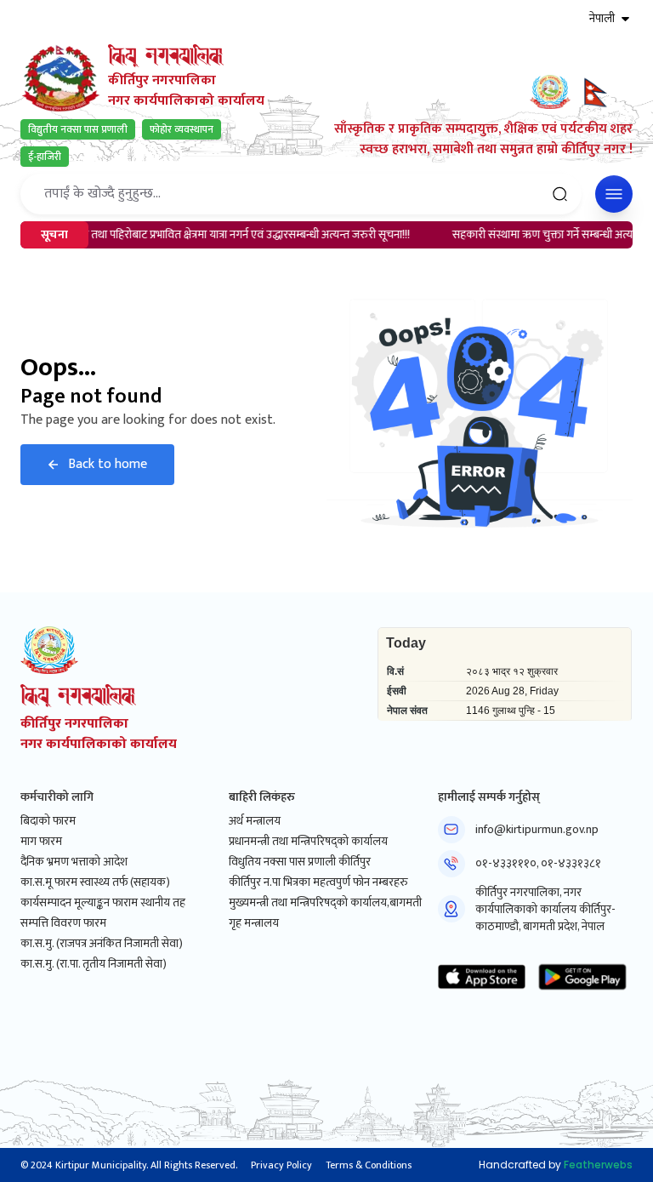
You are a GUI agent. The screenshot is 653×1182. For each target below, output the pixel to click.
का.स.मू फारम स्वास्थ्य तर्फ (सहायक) (95, 882)
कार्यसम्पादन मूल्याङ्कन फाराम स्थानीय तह (102, 902)
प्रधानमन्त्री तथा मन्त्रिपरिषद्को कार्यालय (308, 841)
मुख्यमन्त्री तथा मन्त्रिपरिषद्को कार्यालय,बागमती (325, 902)
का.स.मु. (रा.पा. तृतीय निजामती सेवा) (93, 964)
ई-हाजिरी (44, 156)
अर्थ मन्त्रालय (255, 821)
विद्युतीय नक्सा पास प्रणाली (78, 129)
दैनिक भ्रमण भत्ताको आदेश (74, 862)
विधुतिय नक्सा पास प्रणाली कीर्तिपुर (300, 862)
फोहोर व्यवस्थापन (181, 129)
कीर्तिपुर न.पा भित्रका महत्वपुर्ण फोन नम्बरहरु (318, 882)
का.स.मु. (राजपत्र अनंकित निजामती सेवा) (101, 943)
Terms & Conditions (369, 1165)
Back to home (107, 464)
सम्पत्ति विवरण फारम (63, 923)
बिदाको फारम (48, 821)
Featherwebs (598, 1164)
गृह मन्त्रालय (254, 923)
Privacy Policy (281, 1165)
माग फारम (41, 841)
